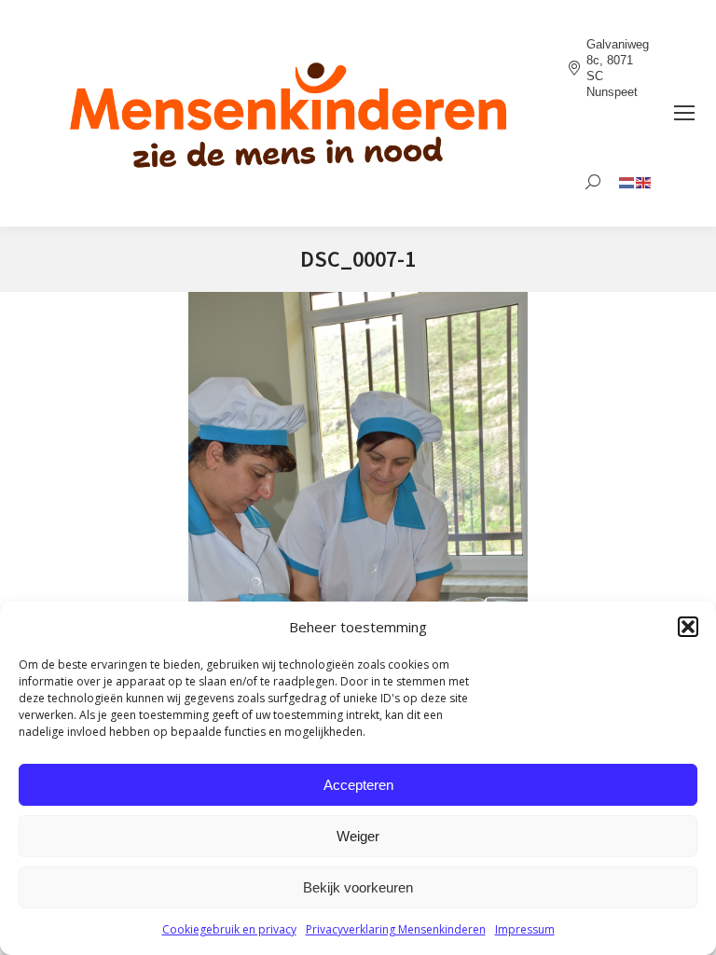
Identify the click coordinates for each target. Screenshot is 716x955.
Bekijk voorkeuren (358, 887)
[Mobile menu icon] (684, 113)
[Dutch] (627, 181)
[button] (688, 626)
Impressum (525, 929)
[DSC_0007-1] (358, 546)
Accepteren (358, 785)
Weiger (358, 836)
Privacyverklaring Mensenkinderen (396, 929)
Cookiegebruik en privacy (229, 929)
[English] (644, 181)
